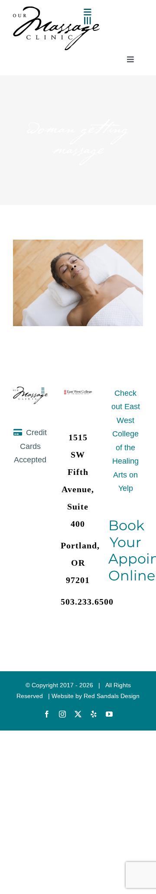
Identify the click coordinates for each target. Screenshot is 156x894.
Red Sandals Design (112, 695)
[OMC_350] (56, 10)
